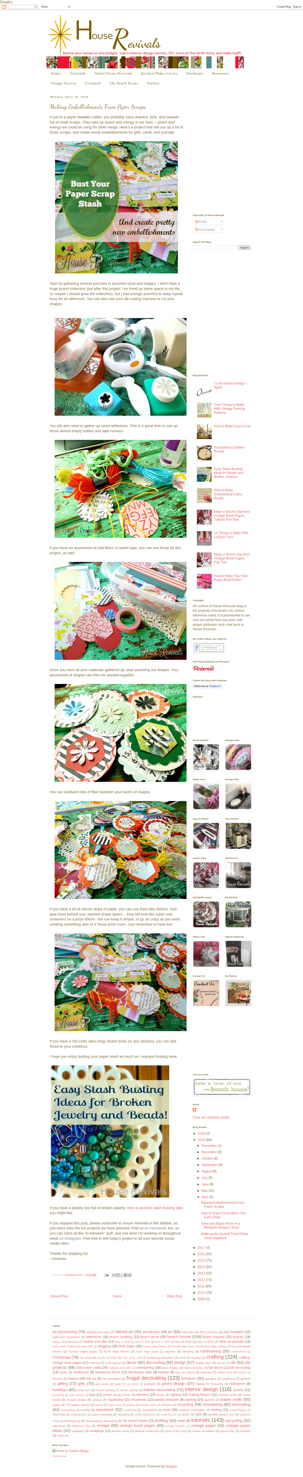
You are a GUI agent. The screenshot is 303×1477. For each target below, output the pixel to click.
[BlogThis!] (118, 1275)
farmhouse (81, 1372)
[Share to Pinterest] (130, 1275)
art (170, 1332)
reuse (167, 1410)
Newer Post (59, 1296)
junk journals (76, 1394)
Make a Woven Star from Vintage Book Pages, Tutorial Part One (232, 515)
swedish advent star (221, 1414)
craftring (94, 1362)
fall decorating (240, 1367)
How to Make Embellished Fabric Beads (228, 494)
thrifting (161, 1420)
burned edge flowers (155, 1346)
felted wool (224, 1372)
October (208, 1158)
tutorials (200, 1420)
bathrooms (93, 1337)
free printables (111, 1378)
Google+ (6, 2)
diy (233, 1362)
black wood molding (64, 1346)
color (113, 1357)
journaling (58, 1394)
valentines (59, 1425)
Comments (206, 229)
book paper (126, 1346)
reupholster (149, 1410)
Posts (202, 221)
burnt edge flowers (117, 1351)
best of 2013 (162, 1341)
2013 (202, 1273)
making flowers (200, 1394)
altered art (124, 1332)
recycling (185, 1404)
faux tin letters (185, 1372)
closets (101, 1357)
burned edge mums (183, 1346)
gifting (63, 1383)
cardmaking (210, 1351)
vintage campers (175, 1425)
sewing (216, 1410)
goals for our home (126, 1384)
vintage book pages (137, 1425)
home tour (83, 1390)
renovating (241, 1404)
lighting (175, 1394)
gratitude (150, 1384)
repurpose (105, 1409)
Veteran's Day (81, 1425)
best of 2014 (183, 1341)
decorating (155, 1362)
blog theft (87, 1346)
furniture (188, 1378)
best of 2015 (205, 1341)
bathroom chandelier (66, 1337)
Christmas (61, 1357)
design (180, 1362)
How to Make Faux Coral (232, 426)
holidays (60, 1390)
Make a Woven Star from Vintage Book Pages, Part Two (232, 558)
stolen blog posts (145, 1414)
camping (187, 1351)
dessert (221, 1362)
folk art (91, 1378)
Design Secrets (63, 83)
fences (242, 1372)
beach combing (120, 1337)
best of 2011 (142, 1341)
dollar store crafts (88, 1367)
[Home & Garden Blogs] (71, 1451)
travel (181, 1420)
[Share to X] (122, 1275)
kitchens (143, 1394)
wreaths (245, 1431)
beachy (238, 1337)
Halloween (237, 1384)
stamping (123, 1414)
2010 (202, 1292)
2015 (202, 1260)
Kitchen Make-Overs (159, 73)
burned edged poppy (83, 1351)
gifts (81, 1383)
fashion (163, 1372)
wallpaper (78, 1431)
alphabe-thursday (98, 1332)
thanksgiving (72, 1420)
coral (182, 1357)
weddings (97, 1431)
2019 (202, 1133)
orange (97, 1399)
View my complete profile (211, 1117)
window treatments (147, 1431)
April (205, 1197)
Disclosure (194, 73)
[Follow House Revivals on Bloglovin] (207, 687)
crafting (215, 1357)
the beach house (135, 1420)
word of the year (176, 1431)
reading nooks (148, 1404)
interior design (201, 1389)
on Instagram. (70, 1238)
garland (245, 1378)
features (206, 1372)
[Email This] (114, 1275)
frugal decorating (146, 1378)
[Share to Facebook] (126, 1275)
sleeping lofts (79, 1414)
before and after (95, 1341)
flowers (73, 1378)
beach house (179, 1337)
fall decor (215, 1367)
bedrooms (72, 1341)
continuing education (160, 1357)
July (205, 1177)
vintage (103, 1425)
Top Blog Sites (59, 1456)
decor (132, 1362)
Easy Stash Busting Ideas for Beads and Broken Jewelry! (228, 472)
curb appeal (113, 1362)
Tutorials (78, 73)
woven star (227, 1431)
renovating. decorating (75, 1410)
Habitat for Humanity (209, 1384)
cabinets (169, 1351)
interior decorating (159, 1390)
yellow (61, 1435)
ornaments (138, 1399)
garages (210, 1378)
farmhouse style (140, 1372)
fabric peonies (193, 1367)
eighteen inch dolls (120, 1367)
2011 (202, 1286)
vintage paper (203, 1425)
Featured (92, 83)
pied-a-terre (115, 1404)
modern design (76, 1399)
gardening (228, 1378)
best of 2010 (122, 1341)
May (205, 1190)
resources (129, 1410)
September (210, 1165)
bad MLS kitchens (206, 1332)
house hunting (105, 1390)
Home (56, 73)
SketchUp (59, 1414)
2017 (202, 1247)
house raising (129, 1390)
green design (174, 1383)
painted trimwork (166, 1399)
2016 (202, 1254)
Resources (220, 73)
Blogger (171, 1466)
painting (190, 1399)
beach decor (149, 1337)
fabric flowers (170, 1367)
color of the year (132, 1357)
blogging (104, 1346)
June (206, 1184)
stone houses (169, 1414)
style (198, 1414)
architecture (151, 1332)
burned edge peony (213, 1346)
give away (102, 1384)
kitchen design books (117, 1394)
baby (185, 1332)
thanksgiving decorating (101, 1420)
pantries (209, 1399)
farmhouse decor (107, 1372)
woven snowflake (203, 1431)
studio (185, 1414)
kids (92, 1394)
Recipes (167, 1404)
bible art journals (231, 1341)
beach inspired (214, 1337)
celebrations (238, 1351)
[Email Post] (106, 1274)
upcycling (233, 1420)
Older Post (174, 1296)
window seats (120, 1431)
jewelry (238, 1390)
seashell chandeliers (192, 1410)
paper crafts (231, 1399)
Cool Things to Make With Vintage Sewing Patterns (229, 408)
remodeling (212, 1404)
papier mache (80, 1404)
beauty (57, 1341)
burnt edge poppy (147, 1351)
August (207, 1171)
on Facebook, (155, 1228)
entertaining (145, 1367)
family (63, 1372)
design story (203, 1362)
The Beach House (123, 83)
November (210, 1152)
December (210, 1145)
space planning (102, 1414)
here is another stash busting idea (155, 1208)
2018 (202, 1140)
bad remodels (233, 1332)
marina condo (228, 1394)
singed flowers (238, 1410)
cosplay (196, 1357)
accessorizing (65, 1332)
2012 (202, 1280)
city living (85, 1357)
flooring (57, 1378)
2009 (202, 1299)
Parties (153, 83)
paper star (59, 1404)
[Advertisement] (224, 121)
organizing (115, 1399)
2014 (202, 1267)
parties (99, 1404)
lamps (160, 1394)
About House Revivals (113, 73)
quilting (130, 1404)
